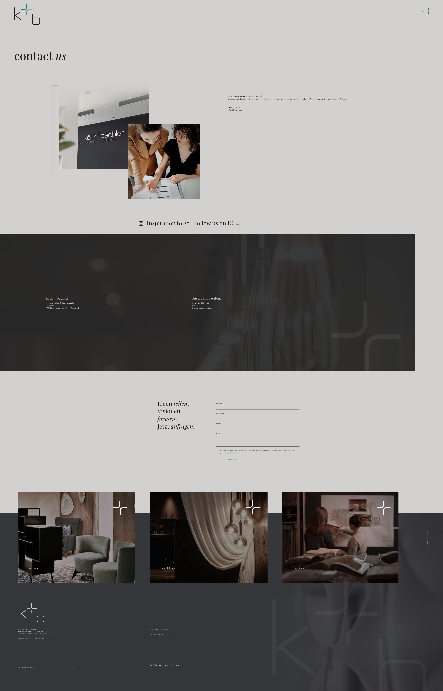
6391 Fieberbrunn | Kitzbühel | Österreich (62, 308)
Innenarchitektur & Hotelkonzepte (60, 303)
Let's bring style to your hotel (166, 665)
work (33, 567)
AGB (74, 667)
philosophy (169, 567)
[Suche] (416, 11)
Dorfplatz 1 (50, 305)
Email (218, 424)
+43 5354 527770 (24, 638)
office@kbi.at (39, 638)
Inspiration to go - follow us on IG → (194, 223)
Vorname (219, 403)
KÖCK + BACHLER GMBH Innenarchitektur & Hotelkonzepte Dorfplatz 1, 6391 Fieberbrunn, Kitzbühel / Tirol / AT (36, 631)
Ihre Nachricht (221, 434)
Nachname (220, 413)
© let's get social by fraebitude (428, 541)
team (299, 568)
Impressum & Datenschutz (26, 667)
